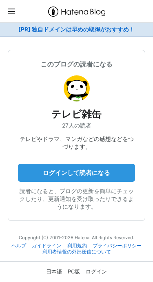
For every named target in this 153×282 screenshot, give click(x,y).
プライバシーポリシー (117, 246)
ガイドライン (46, 246)
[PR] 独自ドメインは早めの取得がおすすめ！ (76, 29)
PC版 (74, 271)
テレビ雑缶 (76, 114)
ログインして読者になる (76, 172)
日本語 (54, 271)
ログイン (96, 271)
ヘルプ (18, 246)
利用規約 (77, 246)
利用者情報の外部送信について (76, 252)
